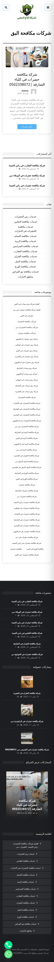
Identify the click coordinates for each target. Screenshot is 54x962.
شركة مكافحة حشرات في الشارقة (27, 519)
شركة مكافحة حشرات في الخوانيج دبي (27, 654)
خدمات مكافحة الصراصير (25, 246)
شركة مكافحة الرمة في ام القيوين (26, 444)
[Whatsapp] (8, 954)
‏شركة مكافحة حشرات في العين (27, 554)
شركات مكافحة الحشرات (26, 321)
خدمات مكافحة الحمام (25, 236)
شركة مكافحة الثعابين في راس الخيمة (27, 633)
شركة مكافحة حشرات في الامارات (27, 514)
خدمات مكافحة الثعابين (25, 221)
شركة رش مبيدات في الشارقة (26, 385)
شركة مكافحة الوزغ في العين (27, 479)
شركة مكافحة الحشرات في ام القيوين (27, 420)
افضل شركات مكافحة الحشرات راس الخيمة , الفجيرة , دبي (25, 845)
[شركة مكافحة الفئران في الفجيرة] (27, 682)
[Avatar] (34, 92)
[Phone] (8, 945)
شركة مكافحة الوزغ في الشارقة (27, 473)
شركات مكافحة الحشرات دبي (27, 327)
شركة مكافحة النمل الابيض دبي (26, 461)
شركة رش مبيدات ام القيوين (26, 374)
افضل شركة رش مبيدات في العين (26, 304)
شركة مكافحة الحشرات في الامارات (26, 403)
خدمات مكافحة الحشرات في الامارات (25, 229)
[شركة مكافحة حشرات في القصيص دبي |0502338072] (27, 738)
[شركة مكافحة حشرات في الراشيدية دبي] (27, 710)
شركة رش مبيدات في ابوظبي (27, 379)
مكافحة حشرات (16, 549)
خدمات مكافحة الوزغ (25, 266)
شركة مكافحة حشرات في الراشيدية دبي (27, 721)
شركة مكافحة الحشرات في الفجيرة (26, 414)
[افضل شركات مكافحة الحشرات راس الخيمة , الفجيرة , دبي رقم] (27, 12)
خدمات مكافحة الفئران (25, 256)
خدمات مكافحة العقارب (25, 251)
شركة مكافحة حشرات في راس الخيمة (27, 185)
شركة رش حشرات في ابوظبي (26, 344)
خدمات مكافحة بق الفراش (25, 271)
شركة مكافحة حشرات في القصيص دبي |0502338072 (27, 749)
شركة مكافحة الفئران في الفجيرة (26, 455)
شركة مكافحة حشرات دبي (27, 496)
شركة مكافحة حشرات (26, 484)
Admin (25, 91)
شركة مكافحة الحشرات (27, 397)
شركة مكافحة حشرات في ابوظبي (26, 508)
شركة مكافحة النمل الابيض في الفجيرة (26, 467)
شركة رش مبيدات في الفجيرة (26, 391)
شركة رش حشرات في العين (27, 350)
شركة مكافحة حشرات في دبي (26, 537)
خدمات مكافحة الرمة (25, 241)
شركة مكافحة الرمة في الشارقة (27, 432)
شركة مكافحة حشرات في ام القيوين (26, 531)
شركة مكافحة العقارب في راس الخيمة (27, 165)
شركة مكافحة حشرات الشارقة (26, 490)
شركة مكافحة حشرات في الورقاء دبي (27, 175)
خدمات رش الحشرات (25, 216)
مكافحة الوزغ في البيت (35, 549)
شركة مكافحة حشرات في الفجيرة (27, 525)
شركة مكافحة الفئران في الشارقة (27, 643)
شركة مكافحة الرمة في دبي (26, 449)
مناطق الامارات (25, 276)
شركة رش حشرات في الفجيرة (26, 356)
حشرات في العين (26, 315)
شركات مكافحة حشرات (27, 333)
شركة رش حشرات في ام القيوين (26, 362)
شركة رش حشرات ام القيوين (27, 339)
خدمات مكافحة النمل (25, 261)
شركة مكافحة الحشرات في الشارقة (26, 409)
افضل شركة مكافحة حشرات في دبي (26, 310)
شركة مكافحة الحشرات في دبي (27, 426)
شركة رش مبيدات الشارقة (27, 368)
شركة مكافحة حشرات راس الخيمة (27, 502)
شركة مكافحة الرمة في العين (27, 438)
